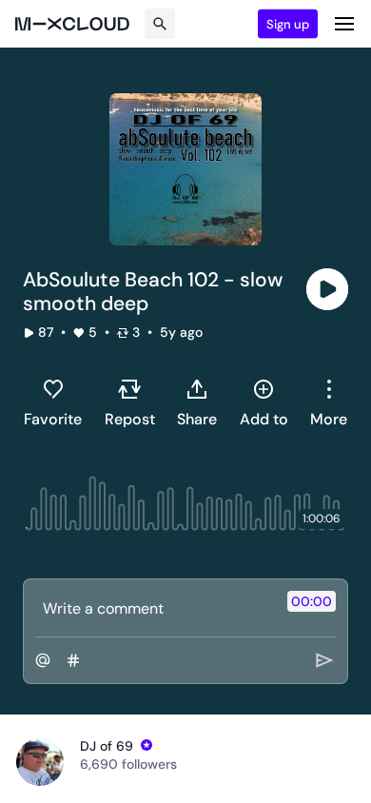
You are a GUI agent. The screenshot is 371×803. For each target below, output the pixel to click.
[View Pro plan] (146, 745)
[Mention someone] (42, 660)
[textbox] (153, 608)
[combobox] (328, 402)
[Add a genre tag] (73, 660)
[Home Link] (72, 23)
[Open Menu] (344, 23)
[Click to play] (327, 289)
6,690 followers (128, 764)
